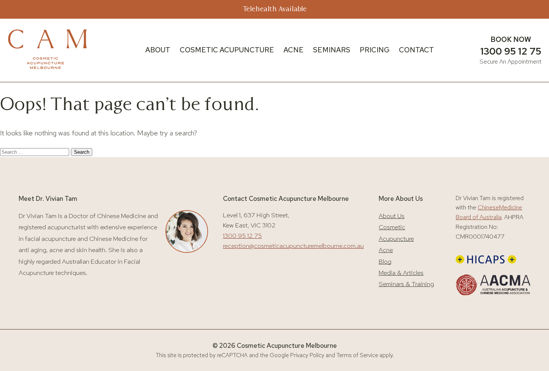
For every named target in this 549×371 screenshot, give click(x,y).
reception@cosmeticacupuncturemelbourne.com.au (293, 246)
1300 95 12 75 (510, 51)
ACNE (293, 50)
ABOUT (157, 50)
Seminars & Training (406, 284)
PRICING (375, 50)
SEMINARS (331, 50)
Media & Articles (401, 273)
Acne (386, 250)
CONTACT (416, 50)
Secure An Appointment (511, 61)
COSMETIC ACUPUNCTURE (227, 50)
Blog (385, 261)
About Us (391, 216)
